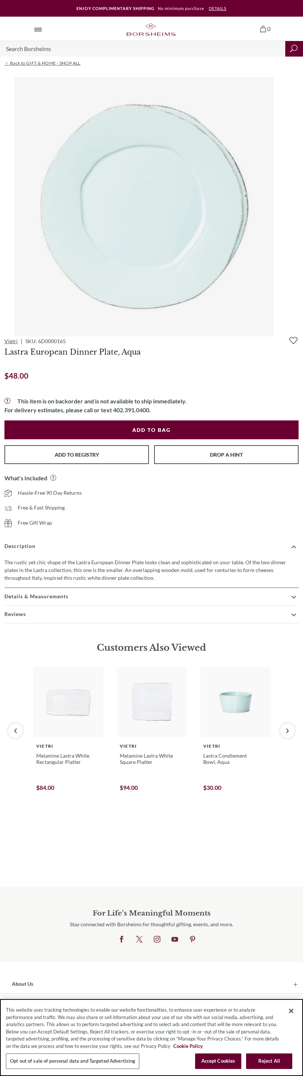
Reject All (269, 1061)
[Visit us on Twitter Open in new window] (139, 939)
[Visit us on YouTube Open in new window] (174, 939)
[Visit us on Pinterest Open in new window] (192, 939)
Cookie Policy (188, 1046)
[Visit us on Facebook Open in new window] (121, 939)
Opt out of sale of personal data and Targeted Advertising (72, 1061)
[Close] (291, 1011)
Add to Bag (151, 430)
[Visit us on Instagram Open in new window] (157, 939)
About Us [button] (22, 984)
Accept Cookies (218, 1061)
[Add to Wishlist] (293, 340)
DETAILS (218, 8)
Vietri (11, 341)
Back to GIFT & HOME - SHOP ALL (44, 63)
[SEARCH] (294, 49)
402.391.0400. (132, 409)
